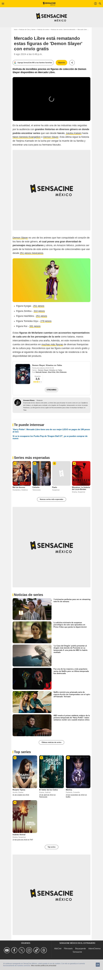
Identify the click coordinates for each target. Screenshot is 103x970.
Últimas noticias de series (51, 742)
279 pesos (46, 321)
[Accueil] (49, 3)
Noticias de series (43, 29)
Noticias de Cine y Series (27, 29)
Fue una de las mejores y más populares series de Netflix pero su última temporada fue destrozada (71, 671)
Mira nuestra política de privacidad (43, 966)
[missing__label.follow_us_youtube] (7, 950)
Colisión (35, 487)
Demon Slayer (50, 137)
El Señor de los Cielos (48, 790)
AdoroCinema (94, 948)
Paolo (54, 487)
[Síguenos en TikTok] (36, 950)
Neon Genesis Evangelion (27, 137)
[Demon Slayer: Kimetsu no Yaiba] (22, 374)
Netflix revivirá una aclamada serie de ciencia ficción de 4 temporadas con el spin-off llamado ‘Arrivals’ (72, 694)
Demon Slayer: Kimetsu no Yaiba (47, 365)
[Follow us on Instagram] (29, 950)
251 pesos (38, 306)
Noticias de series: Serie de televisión (63, 29)
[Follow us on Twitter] (22, 950)
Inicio (15, 29)
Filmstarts (68, 948)
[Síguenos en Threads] (44, 950)
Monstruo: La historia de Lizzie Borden (81, 488)
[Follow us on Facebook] (14, 950)
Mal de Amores (19, 487)
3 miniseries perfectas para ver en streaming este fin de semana (72, 600)
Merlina (69, 790)
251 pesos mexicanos (31, 253)
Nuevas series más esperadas (51, 499)
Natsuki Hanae (41, 372)
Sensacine (77, 952)
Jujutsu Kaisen (74, 133)
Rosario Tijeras (19, 790)
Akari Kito (51, 372)
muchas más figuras (52, 344)
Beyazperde (80, 948)
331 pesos (35, 326)
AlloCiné (57, 948)
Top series (52, 847)
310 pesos (39, 311)
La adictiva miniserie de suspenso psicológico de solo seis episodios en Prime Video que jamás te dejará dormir (70, 625)
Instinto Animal (19, 835)
